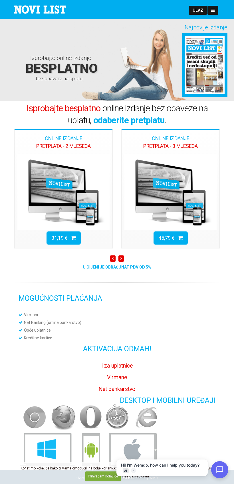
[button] (198, 10)
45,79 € (168, 238)
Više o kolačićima (135, 476)
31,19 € (61, 238)
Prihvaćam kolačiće (103, 476)
